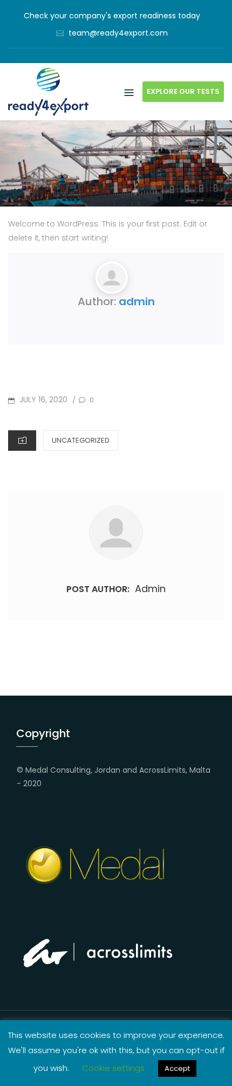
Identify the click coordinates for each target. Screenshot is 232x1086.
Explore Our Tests (183, 91)
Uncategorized (81, 440)
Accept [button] (177, 1068)
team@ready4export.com (118, 33)
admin (137, 301)
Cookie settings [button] (113, 1068)
